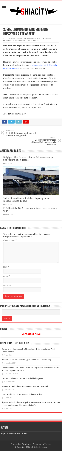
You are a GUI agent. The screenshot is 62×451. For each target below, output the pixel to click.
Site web (7, 285)
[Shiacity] (31, 10)
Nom (6, 267)
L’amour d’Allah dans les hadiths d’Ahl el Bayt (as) (22, 378)
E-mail (6, 276)
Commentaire (10, 240)
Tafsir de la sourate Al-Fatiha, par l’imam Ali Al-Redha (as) (26, 360)
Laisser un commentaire (15, 41)
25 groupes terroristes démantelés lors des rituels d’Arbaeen (43, 141)
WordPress (26, 444)
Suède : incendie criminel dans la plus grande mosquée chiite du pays (26, 199)
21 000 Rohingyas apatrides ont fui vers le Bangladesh (21, 133)
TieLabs (47, 444)
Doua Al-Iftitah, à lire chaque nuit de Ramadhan (22, 394)
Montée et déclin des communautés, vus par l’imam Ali (25, 386)
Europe (48, 39)
